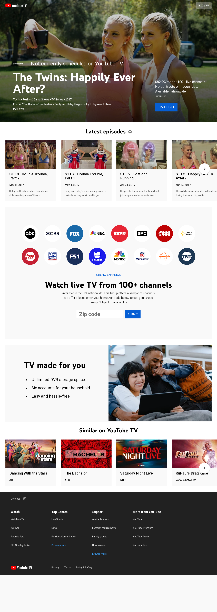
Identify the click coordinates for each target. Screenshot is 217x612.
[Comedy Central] (187, 233)
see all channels (108, 274)
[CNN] (164, 233)
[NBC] (97, 233)
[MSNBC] (119, 256)
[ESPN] (119, 233)
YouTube (138, 519)
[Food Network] (30, 256)
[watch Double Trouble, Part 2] (30, 154)
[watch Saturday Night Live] (141, 454)
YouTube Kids (140, 545)
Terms (67, 567)
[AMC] (142, 233)
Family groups (99, 536)
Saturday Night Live (136, 473)
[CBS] (52, 233)
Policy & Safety (84, 567)
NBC (122, 480)
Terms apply (160, 96)
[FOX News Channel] (52, 256)
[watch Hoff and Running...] (141, 154)
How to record (99, 545)
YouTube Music (141, 536)
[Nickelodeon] (164, 256)
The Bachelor (76, 473)
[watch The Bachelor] (86, 454)
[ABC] (30, 233)
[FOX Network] (75, 233)
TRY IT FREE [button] (166, 107)
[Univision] (97, 256)
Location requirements (104, 528)
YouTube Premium (143, 528)
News (54, 528)
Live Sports (57, 519)
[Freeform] (18, 63)
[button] (204, 168)
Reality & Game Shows (64, 536)
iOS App (15, 528)
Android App (17, 536)
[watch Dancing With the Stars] (30, 454)
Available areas (100, 519)
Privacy (55, 567)
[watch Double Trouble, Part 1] (86, 154)
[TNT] (187, 256)
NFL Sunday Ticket (21, 545)
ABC (11, 480)
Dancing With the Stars (28, 473)
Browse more (59, 545)
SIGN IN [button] (204, 5)
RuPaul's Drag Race (192, 473)
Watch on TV (17, 519)
